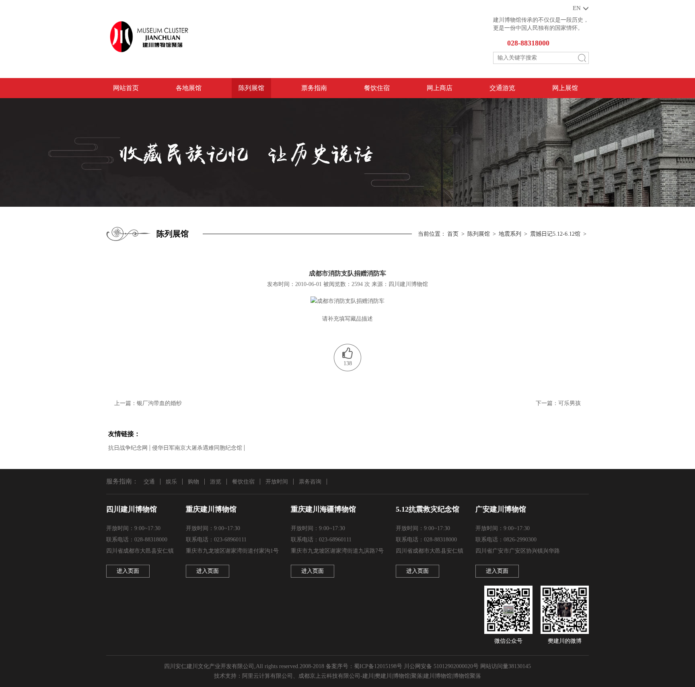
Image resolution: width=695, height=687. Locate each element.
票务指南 (314, 87)
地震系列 (510, 234)
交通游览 (502, 87)
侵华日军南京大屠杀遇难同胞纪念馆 (197, 448)
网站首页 (126, 87)
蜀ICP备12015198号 (378, 666)
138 (347, 363)
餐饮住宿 (377, 87)
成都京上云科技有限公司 (329, 676)
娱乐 (171, 482)
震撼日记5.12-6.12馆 (555, 234)
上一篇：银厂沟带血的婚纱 (148, 403)
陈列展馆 (251, 87)
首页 (453, 234)
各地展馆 (189, 87)
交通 (149, 482)
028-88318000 (528, 43)
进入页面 (128, 571)
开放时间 (276, 482)
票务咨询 (310, 482)
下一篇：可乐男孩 (558, 403)
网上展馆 (565, 87)
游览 (215, 482)
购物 (193, 482)
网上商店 (439, 87)
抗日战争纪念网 (128, 448)
